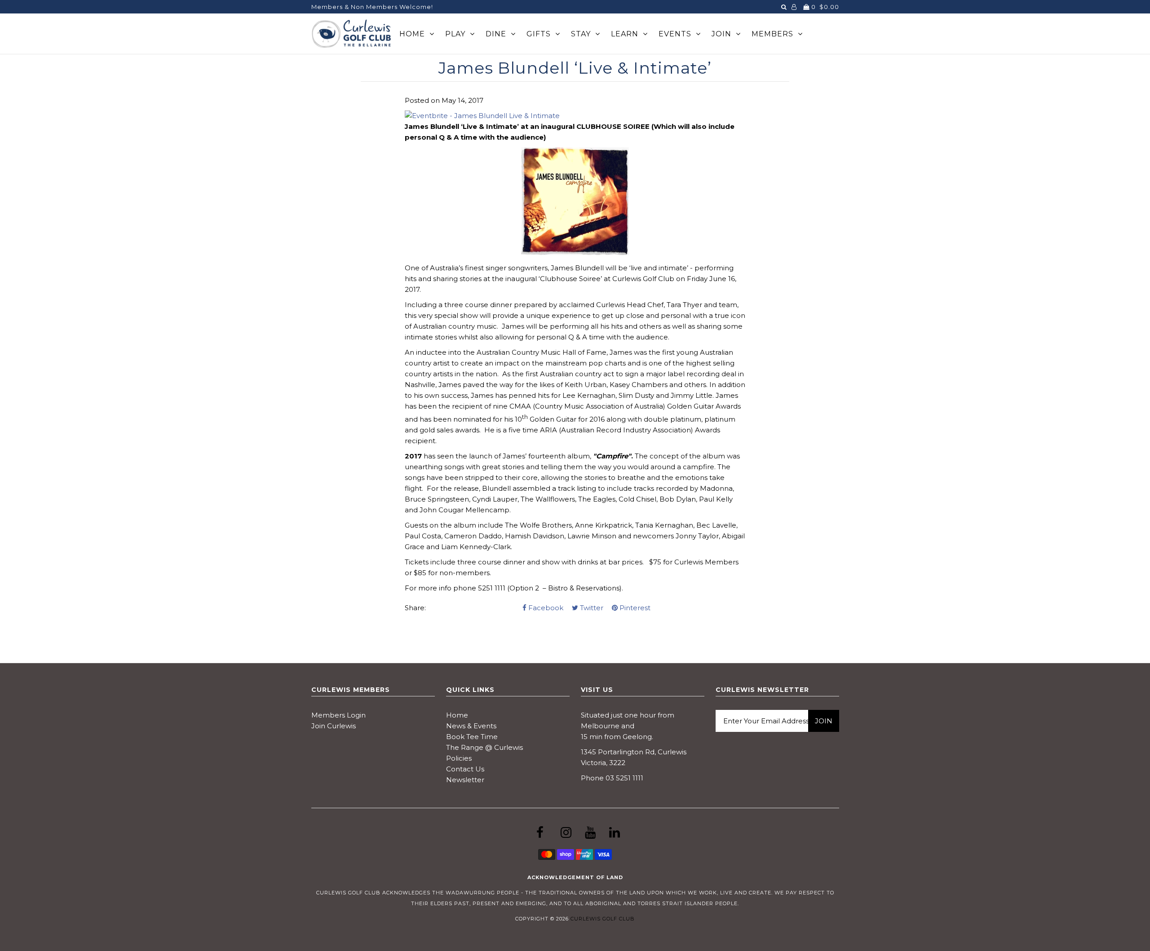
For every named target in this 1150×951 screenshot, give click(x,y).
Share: (415, 607)
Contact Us (465, 769)
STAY (581, 34)
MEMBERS (772, 34)
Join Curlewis (333, 726)
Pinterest (634, 607)
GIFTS (538, 34)
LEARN (624, 34)
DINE (496, 34)
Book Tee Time (472, 736)
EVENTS (675, 34)
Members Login (338, 715)
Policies (459, 758)
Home (457, 715)
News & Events (471, 726)
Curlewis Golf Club (603, 919)
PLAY (455, 34)
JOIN (721, 34)
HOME (412, 34)
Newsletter (465, 779)
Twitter (590, 607)
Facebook (544, 607)
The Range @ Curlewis (484, 747)
